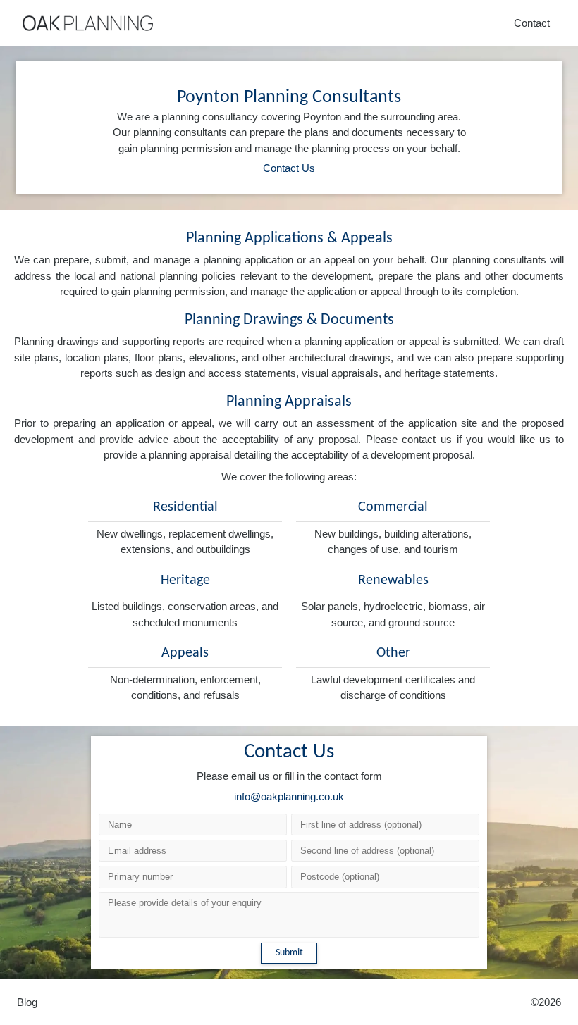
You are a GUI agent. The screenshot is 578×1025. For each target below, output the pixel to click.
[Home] (88, 23)
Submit (289, 953)
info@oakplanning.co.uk (289, 796)
